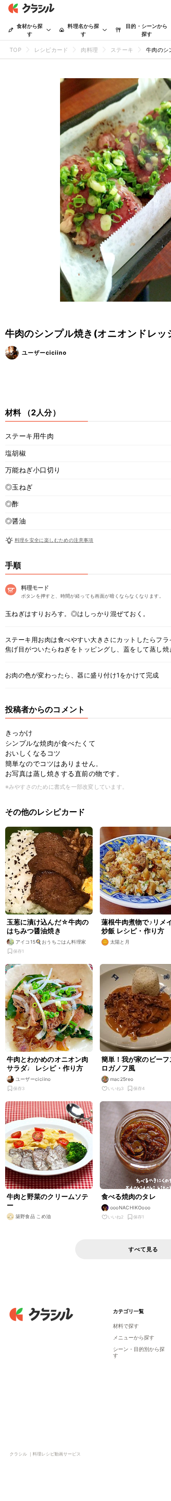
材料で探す (126, 1326)
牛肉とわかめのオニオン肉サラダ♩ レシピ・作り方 (48, 1063)
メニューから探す (133, 1337)
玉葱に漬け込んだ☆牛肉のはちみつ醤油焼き (48, 926)
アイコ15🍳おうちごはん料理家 (51, 942)
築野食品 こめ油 (33, 1216)
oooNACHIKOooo (130, 1208)
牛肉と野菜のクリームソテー (48, 1201)
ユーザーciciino (44, 352)
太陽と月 (120, 942)
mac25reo (122, 1079)
